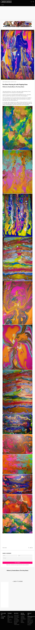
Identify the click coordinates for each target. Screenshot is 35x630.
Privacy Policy (10, 617)
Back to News (18, 581)
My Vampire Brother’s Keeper (16, 622)
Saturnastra (16, 615)
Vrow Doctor (16, 624)
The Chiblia (16, 619)
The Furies (16, 616)
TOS (8, 615)
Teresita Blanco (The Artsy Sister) (16, 86)
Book (22, 621)
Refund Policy (10, 616)
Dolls (22, 620)
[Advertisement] (17, 12)
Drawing (22, 622)
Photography (23, 618)
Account (33, 4)
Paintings (23, 617)
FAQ (8, 618)
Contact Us (10, 622)
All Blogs (22, 616)
